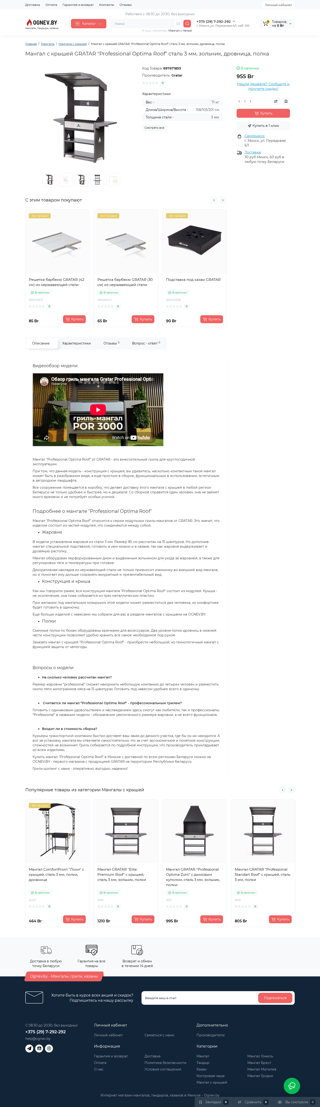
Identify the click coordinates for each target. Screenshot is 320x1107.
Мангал (203, 1056)
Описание (41, 343)
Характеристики (76, 343)
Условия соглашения (163, 1069)
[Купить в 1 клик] (52, 272)
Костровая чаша (210, 1076)
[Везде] (178, 23)
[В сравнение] (63, 272)
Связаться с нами (159, 1035)
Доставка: (253, 152)
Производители (211, 1035)
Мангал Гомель (260, 1056)
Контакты (106, 5)
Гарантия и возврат (78, 5)
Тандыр (203, 1063)
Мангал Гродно (260, 1076)
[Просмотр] (42, 272)
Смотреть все (154, 127)
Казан (201, 1069)
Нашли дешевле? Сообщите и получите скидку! (263, 86)
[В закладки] (73, 272)
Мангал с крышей (212, 1082)
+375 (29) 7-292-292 (214, 21)
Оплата (51, 5)
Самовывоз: (255, 136)
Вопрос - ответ (146, 343)
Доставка (32, 5)
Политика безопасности (165, 1063)
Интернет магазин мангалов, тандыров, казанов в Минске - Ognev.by (160, 1095)
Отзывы (125, 5)
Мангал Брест (259, 1063)
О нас (99, 1069)
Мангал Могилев (261, 1069)
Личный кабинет (278, 5)
